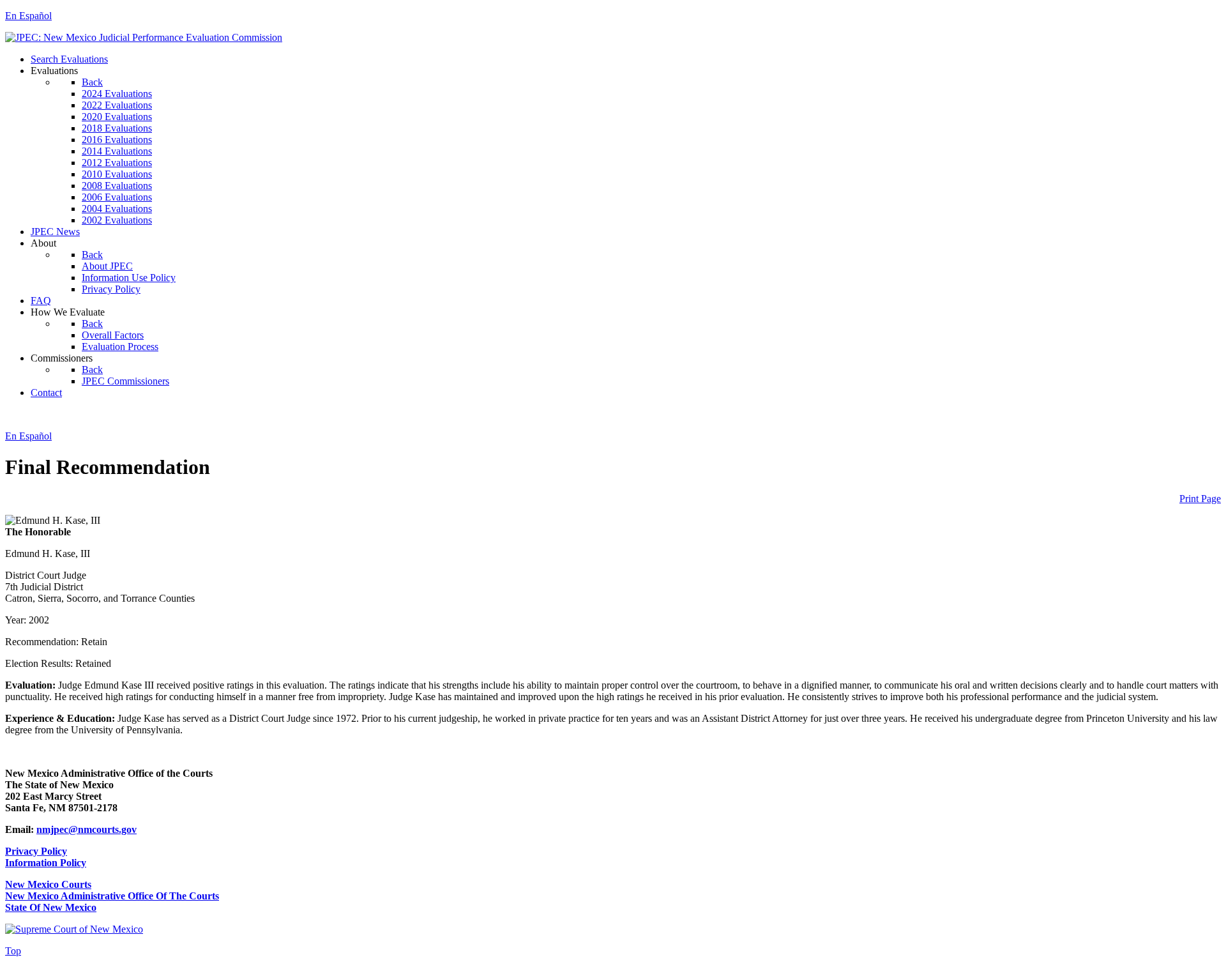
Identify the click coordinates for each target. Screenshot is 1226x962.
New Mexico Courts (48, 884)
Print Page (1200, 498)
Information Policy (45, 862)
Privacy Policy (36, 851)
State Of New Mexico (50, 907)
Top (13, 950)
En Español (28, 15)
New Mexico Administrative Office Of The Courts (112, 895)
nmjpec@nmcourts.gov (86, 829)
